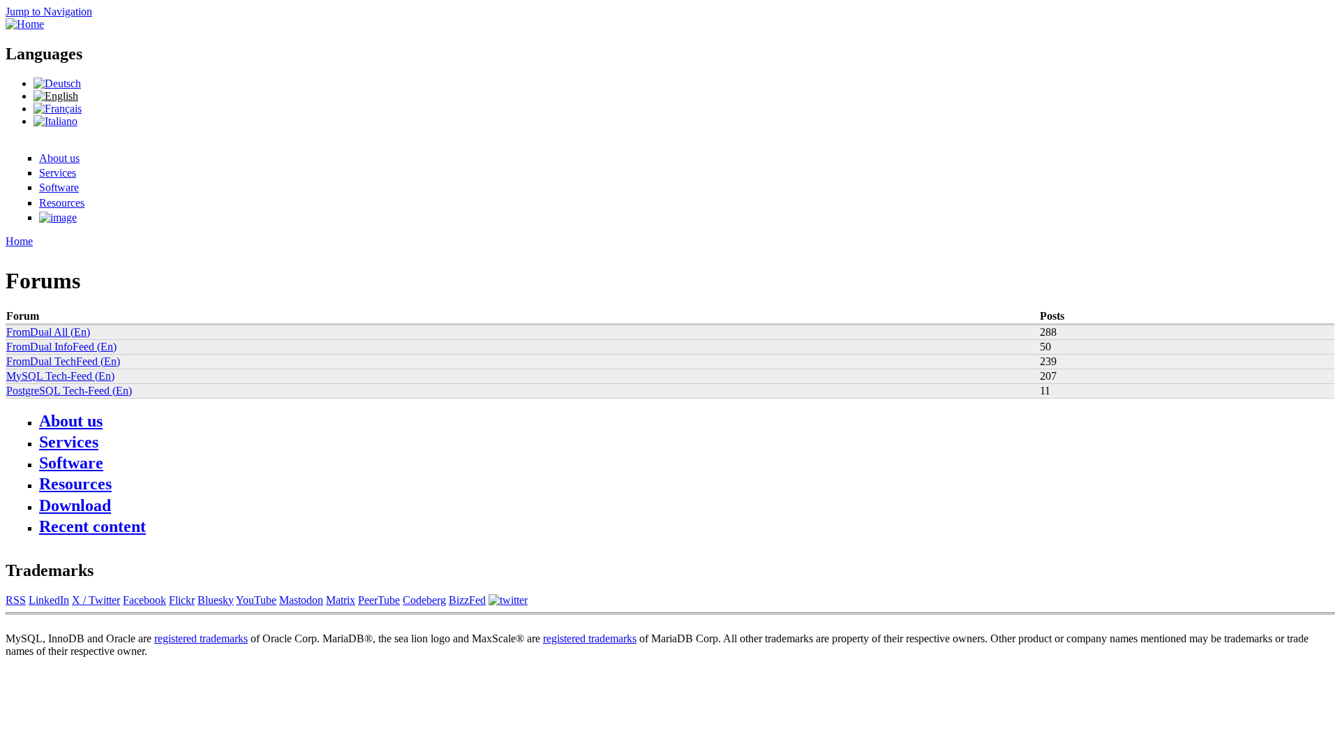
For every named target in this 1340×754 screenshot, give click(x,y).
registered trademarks (201, 638)
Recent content (92, 526)
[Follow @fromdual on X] (508, 600)
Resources (61, 203)
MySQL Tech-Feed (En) (60, 376)
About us (59, 158)
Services (57, 173)
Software (59, 187)
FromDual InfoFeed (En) (61, 347)
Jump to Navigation (49, 11)
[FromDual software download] (58, 217)
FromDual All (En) (48, 332)
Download (75, 505)
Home (19, 241)
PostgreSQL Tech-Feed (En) (69, 391)
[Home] (25, 24)
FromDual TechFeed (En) (63, 361)
